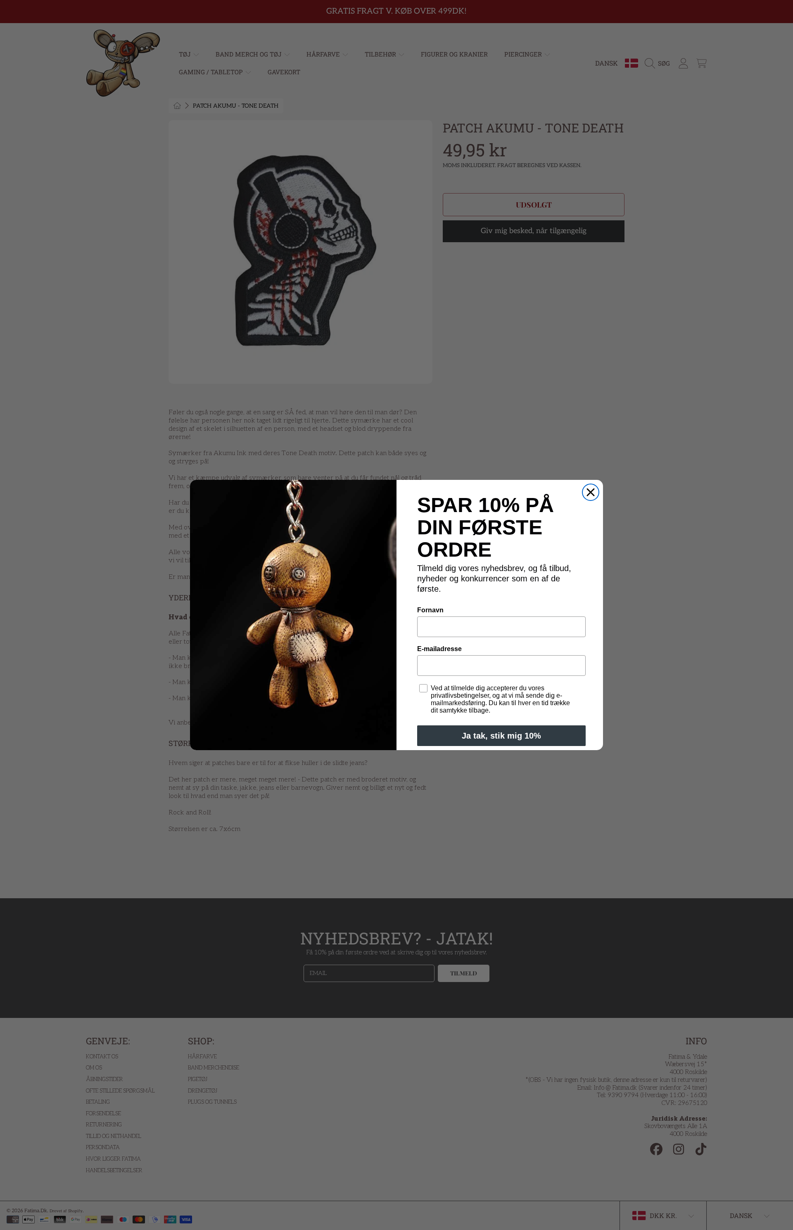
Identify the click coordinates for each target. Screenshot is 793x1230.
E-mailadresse (439, 648)
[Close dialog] (590, 492)
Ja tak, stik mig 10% (501, 735)
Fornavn (430, 610)
